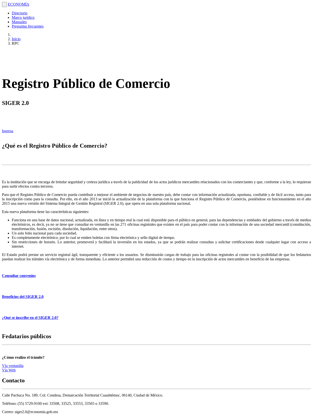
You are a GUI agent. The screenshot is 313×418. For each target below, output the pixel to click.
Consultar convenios (19, 276)
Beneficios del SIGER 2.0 (23, 297)
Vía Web (9, 370)
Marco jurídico (23, 17)
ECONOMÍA (18, 4)
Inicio (16, 39)
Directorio (19, 13)
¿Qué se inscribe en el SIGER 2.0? (30, 318)
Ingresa (7, 131)
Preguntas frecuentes (28, 26)
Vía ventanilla (12, 366)
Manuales (19, 22)
